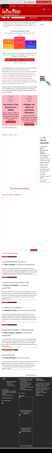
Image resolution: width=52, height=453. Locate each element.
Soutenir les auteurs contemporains (20, 60)
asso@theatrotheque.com (7, 397)
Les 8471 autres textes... (31, 375)
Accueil (5, 6)
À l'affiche (21, 6)
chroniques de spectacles (14, 76)
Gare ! (20, 40)
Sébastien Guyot (10, 310)
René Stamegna (10, 358)
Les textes (13, 6)
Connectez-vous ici (22, 62)
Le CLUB (38, 6)
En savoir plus (22, 393)
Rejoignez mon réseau (6, 387)
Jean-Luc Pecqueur (11, 285)
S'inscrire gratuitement (11, 121)
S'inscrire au (43, 2)
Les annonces (30, 6)
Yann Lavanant (9, 264)
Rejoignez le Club (39, 395)
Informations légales (6, 400)
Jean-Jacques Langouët (13, 333)
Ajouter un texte (33, 250)
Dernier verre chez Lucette (9, 43)
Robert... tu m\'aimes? (31, 44)
